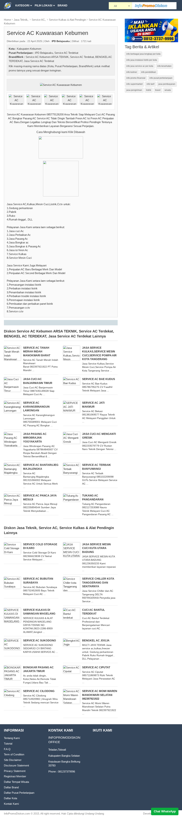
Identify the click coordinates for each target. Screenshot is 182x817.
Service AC (38, 19)
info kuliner (131, 72)
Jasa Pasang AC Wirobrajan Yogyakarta (35, 437)
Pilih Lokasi (43, 5)
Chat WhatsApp (165, 811)
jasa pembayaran (166, 84)
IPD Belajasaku (44, 52)
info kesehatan (164, 66)
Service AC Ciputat (96, 667)
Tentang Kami (12, 738)
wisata (168, 90)
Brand (62, 5)
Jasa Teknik (21, 19)
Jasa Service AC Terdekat (39, 61)
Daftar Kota (10, 798)
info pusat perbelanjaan (160, 78)
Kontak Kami (11, 803)
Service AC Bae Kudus (98, 379)
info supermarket (134, 84)
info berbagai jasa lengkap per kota (143, 54)
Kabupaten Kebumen (29, 48)
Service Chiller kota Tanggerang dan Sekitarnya (98, 582)
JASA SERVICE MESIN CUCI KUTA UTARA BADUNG (96, 548)
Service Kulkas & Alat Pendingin (67, 19)
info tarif (150, 84)
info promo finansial (135, 78)
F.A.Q (7, 749)
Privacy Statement (14, 770)
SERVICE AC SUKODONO (39, 640)
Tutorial (8, 743)
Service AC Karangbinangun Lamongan (36, 406)
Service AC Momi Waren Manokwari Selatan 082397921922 (99, 694)
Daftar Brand (11, 787)
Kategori (22, 5)
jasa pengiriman (134, 90)
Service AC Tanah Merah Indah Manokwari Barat (36, 351)
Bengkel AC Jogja (95, 640)
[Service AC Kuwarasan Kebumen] (61, 84)
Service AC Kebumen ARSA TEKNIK (47, 56)
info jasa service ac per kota (139, 66)
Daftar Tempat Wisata (16, 781)
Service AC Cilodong (39, 691)
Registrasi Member (15, 776)
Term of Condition (14, 754)
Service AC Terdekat (66, 52)
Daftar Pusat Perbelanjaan (19, 792)
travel (157, 90)
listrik (148, 90)
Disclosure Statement (16, 765)
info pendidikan (148, 72)
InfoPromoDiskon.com (17, 813)
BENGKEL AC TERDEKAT (25, 336)
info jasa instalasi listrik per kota (141, 60)
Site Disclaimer (13, 759)
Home (7, 19)
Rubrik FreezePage (29, 16)
